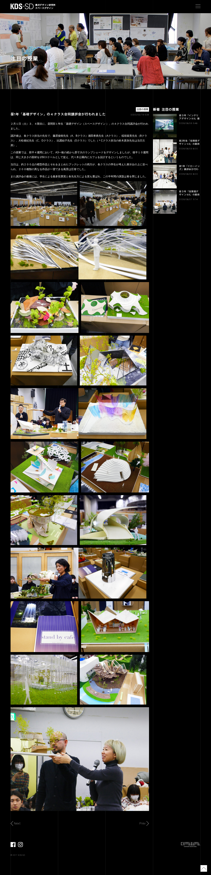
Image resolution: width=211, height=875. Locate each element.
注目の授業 (142, 109)
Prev (142, 823)
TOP (203, 868)
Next (17, 823)
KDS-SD (22, 6)
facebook (13, 844)
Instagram (20, 844)
